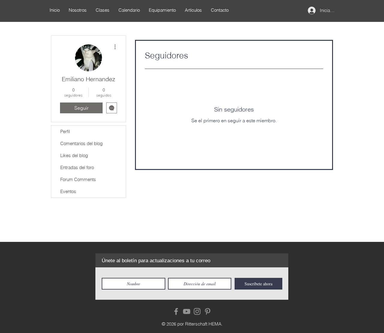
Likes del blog (74, 155)
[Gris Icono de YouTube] (186, 311)
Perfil (65, 131)
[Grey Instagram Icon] (197, 311)
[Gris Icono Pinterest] (207, 311)
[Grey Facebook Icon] (176, 311)
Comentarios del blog (81, 143)
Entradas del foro (77, 167)
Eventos (68, 191)
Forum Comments (78, 179)
